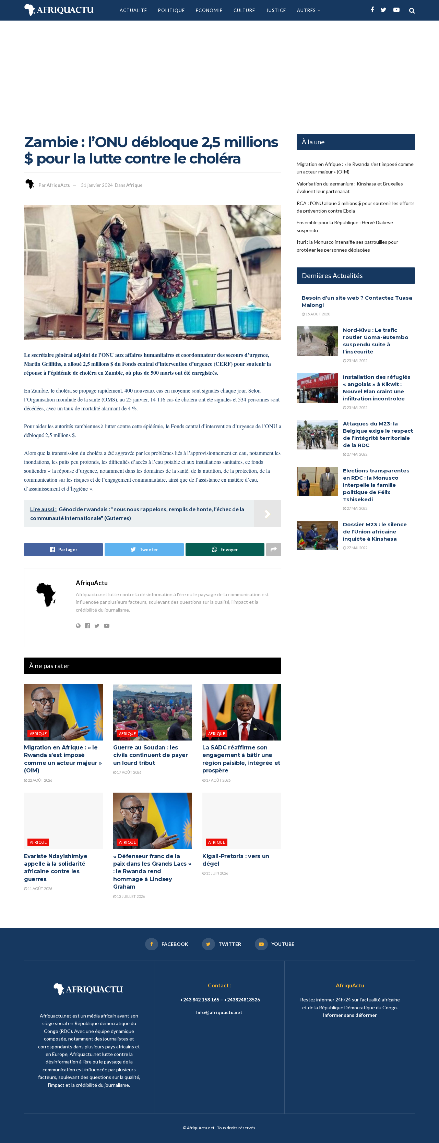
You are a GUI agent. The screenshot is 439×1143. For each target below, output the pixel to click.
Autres (306, 10)
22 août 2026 (39, 780)
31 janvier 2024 (97, 185)
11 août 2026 (39, 888)
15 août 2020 (317, 314)
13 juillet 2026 (130, 896)
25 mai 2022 (356, 360)
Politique (171, 10)
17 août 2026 (128, 772)
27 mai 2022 (356, 454)
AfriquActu (59, 185)
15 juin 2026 (216, 873)
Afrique (134, 185)
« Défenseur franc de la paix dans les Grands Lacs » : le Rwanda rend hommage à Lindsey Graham (152, 871)
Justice (276, 10)
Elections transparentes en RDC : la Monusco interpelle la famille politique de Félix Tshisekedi (376, 485)
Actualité (133, 10)
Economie (209, 10)
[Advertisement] (219, 72)
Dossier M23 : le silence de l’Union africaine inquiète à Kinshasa (375, 531)
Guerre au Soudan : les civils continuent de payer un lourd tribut (150, 755)
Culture (244, 10)
